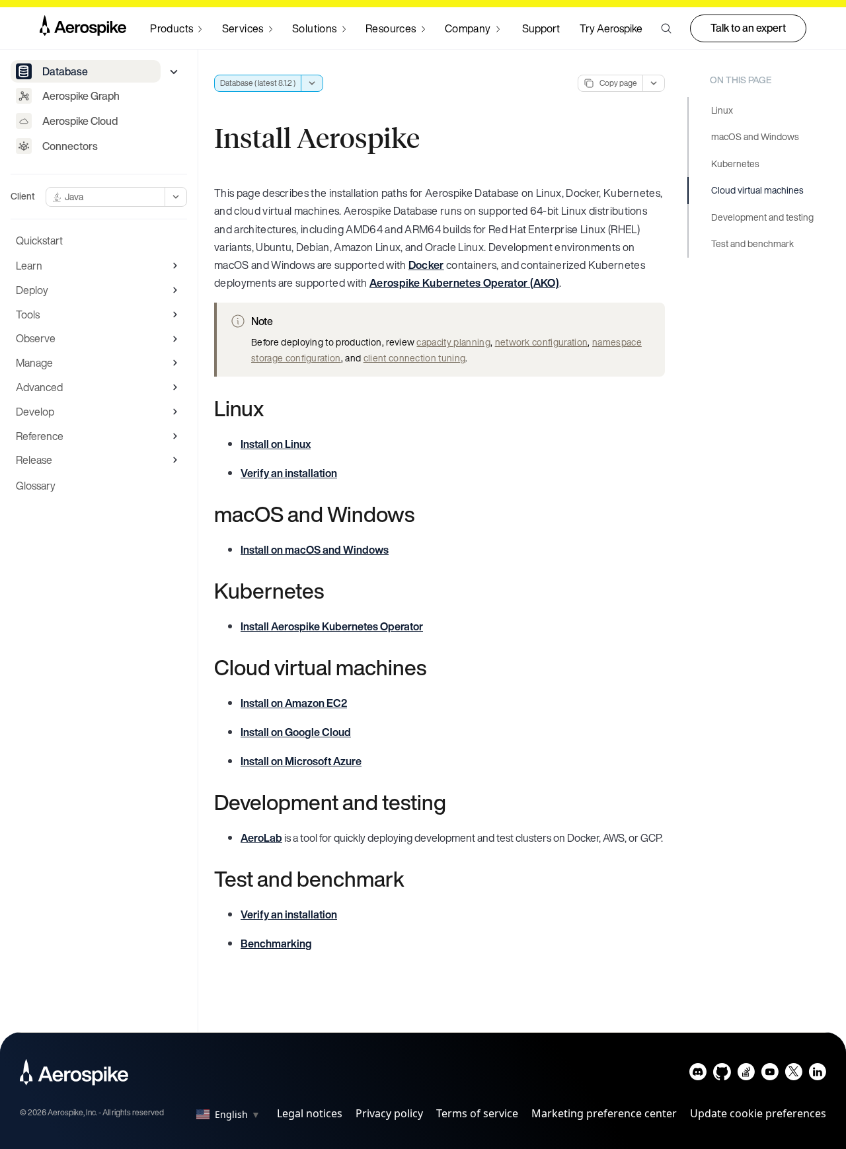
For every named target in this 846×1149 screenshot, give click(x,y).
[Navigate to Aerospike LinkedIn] (817, 1074)
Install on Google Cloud (296, 732)
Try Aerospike (611, 28)
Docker (426, 265)
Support (541, 28)
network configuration (541, 342)
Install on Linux (276, 444)
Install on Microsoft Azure (301, 761)
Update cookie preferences (758, 1113)
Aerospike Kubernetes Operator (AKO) (464, 283)
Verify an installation (289, 473)
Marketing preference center (604, 1113)
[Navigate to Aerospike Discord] (698, 1074)
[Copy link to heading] (272, 408)
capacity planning (453, 342)
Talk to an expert (748, 28)
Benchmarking (276, 943)
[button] (666, 28)
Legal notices (309, 1113)
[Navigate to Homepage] (83, 28)
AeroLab (261, 838)
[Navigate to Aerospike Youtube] (770, 1074)
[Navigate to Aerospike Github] (722, 1074)
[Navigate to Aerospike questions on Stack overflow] (746, 1074)
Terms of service (477, 1113)
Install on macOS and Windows (315, 550)
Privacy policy (389, 1113)
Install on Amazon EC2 (294, 703)
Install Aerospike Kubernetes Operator (332, 626)
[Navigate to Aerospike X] (793, 1074)
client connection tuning (415, 358)
